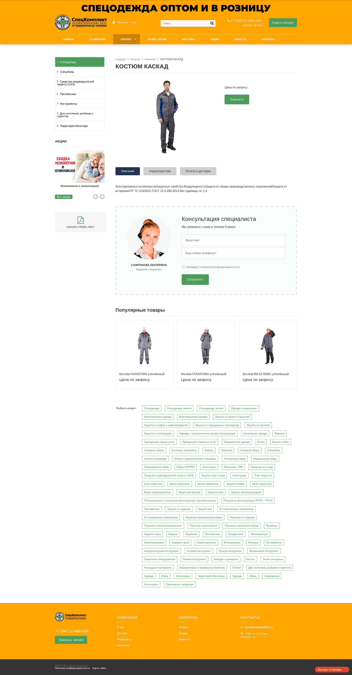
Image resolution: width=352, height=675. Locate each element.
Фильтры (253, 542)
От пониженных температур (161, 517)
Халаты (208, 450)
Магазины (188, 39)
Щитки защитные (180, 483)
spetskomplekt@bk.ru (259, 627)
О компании (97, 39)
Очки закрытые (263, 475)
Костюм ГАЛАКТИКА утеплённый (141, 374)
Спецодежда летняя (211, 408)
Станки (236, 567)
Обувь (164, 576)
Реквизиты (124, 639)
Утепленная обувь (235, 458)
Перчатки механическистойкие (203, 517)
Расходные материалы (158, 567)
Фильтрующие (232, 542)
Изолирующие (259, 534)
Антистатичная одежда (158, 416)
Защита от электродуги (158, 433)
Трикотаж (226, 450)
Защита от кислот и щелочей (232, 416)
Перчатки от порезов (242, 517)
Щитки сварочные (208, 483)
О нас (121, 627)
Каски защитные (262, 483)
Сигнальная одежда (255, 433)
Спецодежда (68, 62)
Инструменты (68, 103)
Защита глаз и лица (213, 475)
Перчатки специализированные (163, 525)
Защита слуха (152, 534)
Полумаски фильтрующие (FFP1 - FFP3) (247, 500)
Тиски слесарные (273, 559)
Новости (240, 39)
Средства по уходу (261, 466)
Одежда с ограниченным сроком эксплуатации (207, 433)
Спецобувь (67, 71)
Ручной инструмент (230, 550)
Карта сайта (99, 668)
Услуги (183, 627)
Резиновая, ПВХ (233, 466)
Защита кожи (215, 492)
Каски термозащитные (157, 492)
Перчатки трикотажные (203, 525)
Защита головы (235, 483)
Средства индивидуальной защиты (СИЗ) (75, 83)
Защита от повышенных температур (217, 425)
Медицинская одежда (237, 441)
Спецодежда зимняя (179, 408)
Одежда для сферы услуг (159, 441)
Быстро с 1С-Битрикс (330, 669)
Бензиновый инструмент (264, 550)
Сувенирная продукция (180, 584)
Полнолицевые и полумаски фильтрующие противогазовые (180, 500)
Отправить (195, 279)
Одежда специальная (244, 408)
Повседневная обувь (156, 466)
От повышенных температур (236, 508)
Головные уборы (154, 450)
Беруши (173, 534)
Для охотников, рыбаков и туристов (75, 115)
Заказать (237, 99)
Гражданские (235, 534)
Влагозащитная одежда (193, 416)
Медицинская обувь (265, 458)
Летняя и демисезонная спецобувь (195, 458)
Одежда (149, 576)
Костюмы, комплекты (184, 450)
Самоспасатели (206, 542)
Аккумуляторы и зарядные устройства (202, 567)
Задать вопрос (283, 22)
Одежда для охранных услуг (199, 441)
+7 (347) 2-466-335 (246, 21)
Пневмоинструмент (194, 559)
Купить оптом (157, 39)
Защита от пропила (258, 425)
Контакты (268, 39)
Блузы (261, 441)
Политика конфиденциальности (72, 668)
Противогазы (68, 94)
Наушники (191, 534)
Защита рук (205, 508)
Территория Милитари (74, 125)
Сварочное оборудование (159, 559)
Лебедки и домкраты (226, 559)
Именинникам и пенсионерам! (79, 185)
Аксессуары (209, 466)
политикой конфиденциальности (220, 266)
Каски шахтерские (189, 492)
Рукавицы (272, 525)
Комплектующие (154, 542)
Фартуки (280, 433)
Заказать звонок (252, 24)
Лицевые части (180, 542)
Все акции (64, 196)
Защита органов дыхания (246, 492)
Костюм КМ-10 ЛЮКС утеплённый (266, 374)
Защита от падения (178, 508)
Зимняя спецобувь (155, 458)
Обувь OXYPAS (186, 466)
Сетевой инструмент (198, 550)
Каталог (126, 39)
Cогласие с (213, 267)
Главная (68, 39)
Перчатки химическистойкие (241, 525)
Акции (215, 39)
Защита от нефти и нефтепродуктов (166, 425)
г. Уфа (132, 22)
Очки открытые (153, 483)
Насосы (250, 559)
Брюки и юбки (280, 441)
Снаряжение (271, 576)
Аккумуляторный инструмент (161, 550)
